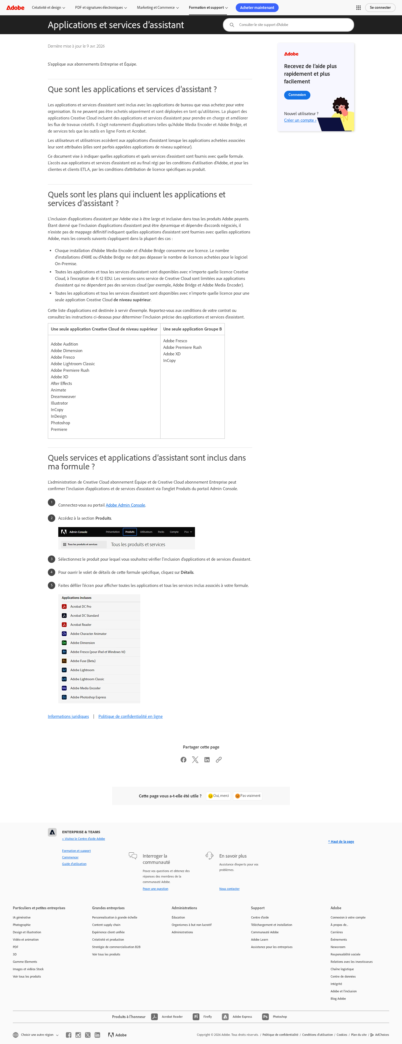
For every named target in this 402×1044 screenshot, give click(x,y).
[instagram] (78, 1035)
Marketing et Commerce (156, 7)
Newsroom (338, 947)
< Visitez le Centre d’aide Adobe (83, 839)
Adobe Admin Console (125, 505)
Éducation (178, 917)
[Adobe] (15, 7)
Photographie (22, 925)
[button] (358, 7)
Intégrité (336, 984)
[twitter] (88, 1035)
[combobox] (288, 25)
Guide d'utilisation (74, 864)
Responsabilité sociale (345, 954)
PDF (15, 947)
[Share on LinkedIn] (207, 761)
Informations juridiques (68, 716)
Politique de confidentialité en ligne (130, 716)
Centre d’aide (260, 917)
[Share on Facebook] (183, 761)
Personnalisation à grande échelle (114, 917)
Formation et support (206, 7)
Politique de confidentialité (280, 1035)
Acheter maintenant (257, 7)
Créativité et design (46, 7)
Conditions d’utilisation (317, 1035)
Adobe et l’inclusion (344, 991)
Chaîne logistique (342, 969)
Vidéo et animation (26, 939)
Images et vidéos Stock (28, 969)
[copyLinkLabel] (218, 761)
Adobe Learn (259, 939)
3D (15, 954)
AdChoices (382, 1035)
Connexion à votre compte (348, 917)
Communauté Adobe (265, 932)
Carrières (337, 932)
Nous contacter (229, 889)
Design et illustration (27, 932)
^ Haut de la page (341, 842)
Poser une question (155, 889)
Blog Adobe (338, 999)
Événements (339, 939)
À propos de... (339, 925)
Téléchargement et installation (271, 925)
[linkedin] (97, 1035)
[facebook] (68, 1035)
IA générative (22, 917)
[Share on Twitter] (195, 761)
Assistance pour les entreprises (272, 947)
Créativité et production (108, 939)
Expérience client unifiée (108, 932)
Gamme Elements (25, 962)
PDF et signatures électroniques (99, 7)
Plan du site (359, 1035)
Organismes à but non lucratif (191, 925)
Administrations (182, 932)
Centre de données (343, 976)
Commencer (70, 857)
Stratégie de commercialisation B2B (116, 947)
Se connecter (380, 7)
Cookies (342, 1035)
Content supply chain (106, 925)
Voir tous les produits (27, 976)
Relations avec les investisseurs (352, 962)
